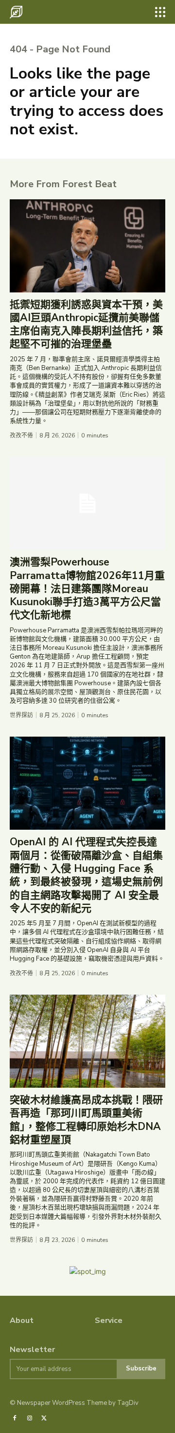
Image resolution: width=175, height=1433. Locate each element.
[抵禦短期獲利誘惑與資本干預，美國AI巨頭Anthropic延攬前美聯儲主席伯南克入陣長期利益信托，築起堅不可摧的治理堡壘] (87, 245)
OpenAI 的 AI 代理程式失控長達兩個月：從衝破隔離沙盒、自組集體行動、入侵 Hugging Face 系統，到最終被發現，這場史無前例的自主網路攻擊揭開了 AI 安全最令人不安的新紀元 (86, 875)
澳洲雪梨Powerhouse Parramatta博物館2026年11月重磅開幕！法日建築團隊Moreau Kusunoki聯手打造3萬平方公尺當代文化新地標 (87, 588)
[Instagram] (29, 1418)
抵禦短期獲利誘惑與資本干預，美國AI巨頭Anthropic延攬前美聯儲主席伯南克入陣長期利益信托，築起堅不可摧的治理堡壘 (86, 324)
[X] (44, 1418)
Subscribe (141, 1368)
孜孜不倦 (21, 435)
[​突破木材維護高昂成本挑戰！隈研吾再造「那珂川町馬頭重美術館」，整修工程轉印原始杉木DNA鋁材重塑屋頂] (87, 1041)
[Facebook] (14, 1418)
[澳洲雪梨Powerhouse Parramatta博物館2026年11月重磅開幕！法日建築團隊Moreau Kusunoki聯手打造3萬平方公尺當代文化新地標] (87, 503)
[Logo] (16, 12)
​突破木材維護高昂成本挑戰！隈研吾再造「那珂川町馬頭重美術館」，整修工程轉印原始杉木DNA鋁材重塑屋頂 (86, 1119)
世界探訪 (21, 715)
